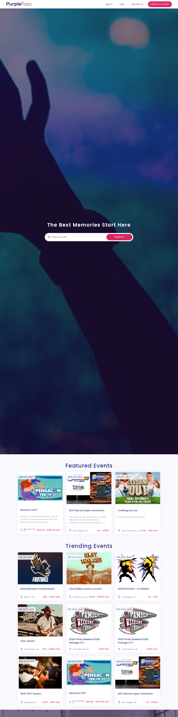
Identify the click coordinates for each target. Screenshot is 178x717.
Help (122, 4)
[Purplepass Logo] (19, 4)
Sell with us (137, 4)
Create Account (160, 4)
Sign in (109, 4)
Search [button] (119, 236)
